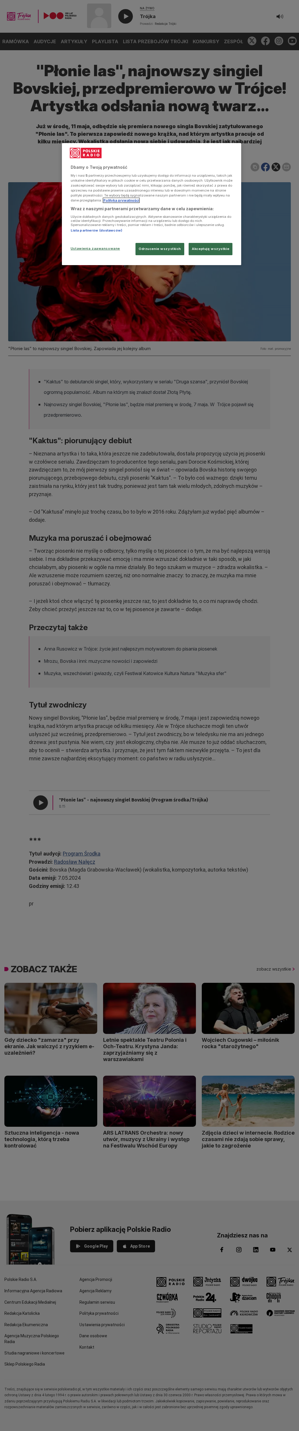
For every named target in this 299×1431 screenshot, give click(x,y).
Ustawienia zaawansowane (95, 248)
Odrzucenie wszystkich (160, 249)
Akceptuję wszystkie (210, 249)
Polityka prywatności (121, 200)
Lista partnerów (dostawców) (96, 230)
